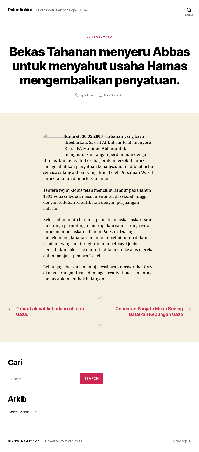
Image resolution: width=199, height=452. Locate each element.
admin (88, 95)
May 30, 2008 (114, 95)
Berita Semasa (99, 36)
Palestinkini (20, 9)
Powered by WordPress (63, 441)
